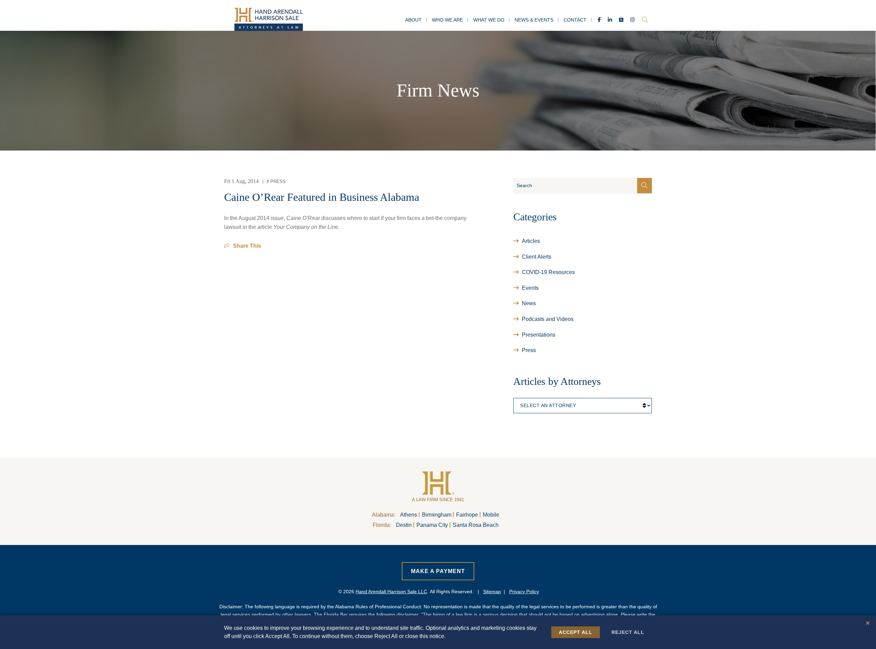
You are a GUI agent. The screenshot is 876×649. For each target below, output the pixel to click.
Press (278, 181)
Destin (404, 525)
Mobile (491, 515)
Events (530, 288)
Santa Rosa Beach (476, 525)
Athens (408, 515)
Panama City (432, 525)
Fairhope (467, 515)
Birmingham (436, 515)
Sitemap (492, 591)
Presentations (538, 335)
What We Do (488, 19)
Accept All (575, 632)
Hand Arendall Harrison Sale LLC (391, 591)
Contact (575, 19)
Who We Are (447, 19)
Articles (531, 241)
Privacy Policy (524, 591)
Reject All (627, 632)
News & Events (534, 19)
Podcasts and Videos (548, 319)
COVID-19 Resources (548, 272)
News (529, 303)
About (413, 19)
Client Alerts (536, 257)
